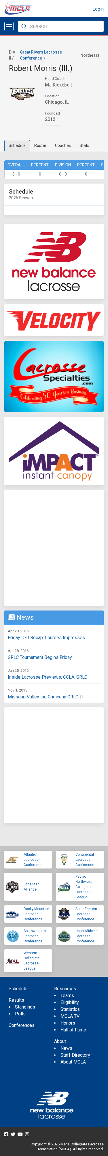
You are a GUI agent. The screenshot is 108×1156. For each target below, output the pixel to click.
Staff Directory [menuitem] (75, 1055)
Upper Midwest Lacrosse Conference (87, 936)
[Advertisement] (54, 548)
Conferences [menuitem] (22, 1025)
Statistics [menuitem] (70, 1009)
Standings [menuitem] (25, 1007)
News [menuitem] (66, 1048)
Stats (84, 145)
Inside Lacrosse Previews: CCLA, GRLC (47, 677)
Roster (40, 145)
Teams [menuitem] (67, 995)
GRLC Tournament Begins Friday (40, 657)
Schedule (17, 145)
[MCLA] (18, 9)
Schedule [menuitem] (18, 988)
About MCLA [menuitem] (73, 1062)
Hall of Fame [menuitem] (73, 1030)
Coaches (63, 145)
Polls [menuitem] (20, 1014)
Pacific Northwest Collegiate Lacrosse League (83, 887)
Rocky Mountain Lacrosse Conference (36, 914)
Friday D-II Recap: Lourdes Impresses (46, 637)
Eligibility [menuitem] (69, 1002)
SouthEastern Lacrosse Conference (86, 914)
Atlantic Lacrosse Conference (33, 859)
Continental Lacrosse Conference (84, 859)
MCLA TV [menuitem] (69, 1016)
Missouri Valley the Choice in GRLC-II (45, 697)
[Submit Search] (24, 26)
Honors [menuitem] (67, 1023)
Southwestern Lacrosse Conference (35, 936)
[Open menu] (9, 26)
